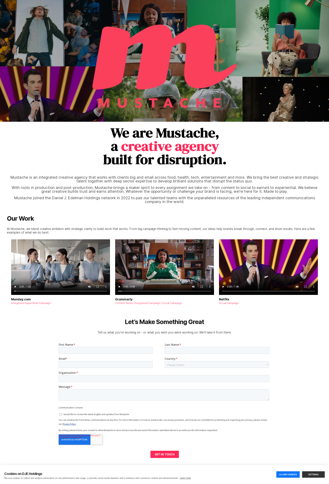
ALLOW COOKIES (288, 474)
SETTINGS (313, 474)
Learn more (185, 478)
